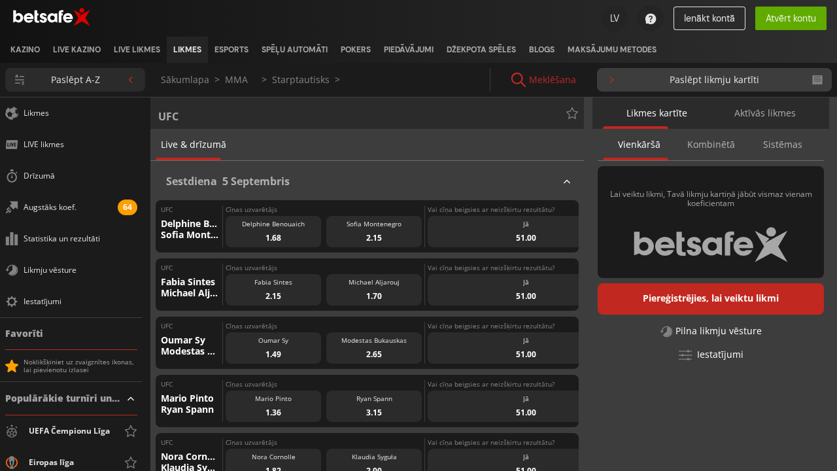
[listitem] (25, 50)
